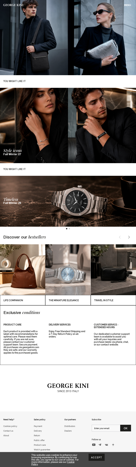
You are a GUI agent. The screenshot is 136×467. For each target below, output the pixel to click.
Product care (40, 444)
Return (37, 435)
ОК (126, 428)
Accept (96, 457)
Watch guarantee (42, 449)
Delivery (38, 430)
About (6, 435)
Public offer (39, 440)
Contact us (8, 430)
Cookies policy (10, 426)
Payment (38, 426)
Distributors (69, 426)
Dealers (68, 430)
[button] (66, 228)
